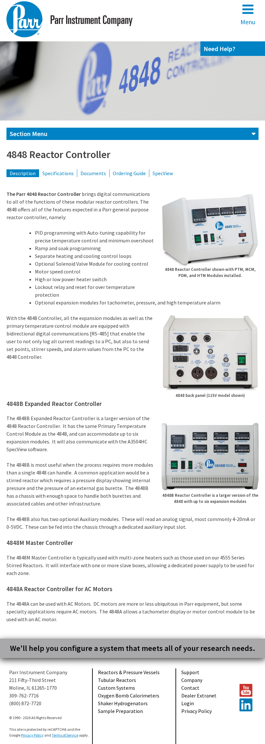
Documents (93, 173)
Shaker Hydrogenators (123, 703)
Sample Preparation (120, 711)
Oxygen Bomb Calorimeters (128, 695)
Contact (190, 688)
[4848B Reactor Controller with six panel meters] (210, 456)
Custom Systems (116, 688)
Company (191, 680)
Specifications (58, 173)
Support (190, 672)
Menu (247, 22)
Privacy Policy (196, 711)
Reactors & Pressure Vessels (129, 672)
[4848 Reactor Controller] (210, 229)
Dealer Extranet (199, 695)
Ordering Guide (129, 173)
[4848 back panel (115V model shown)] (210, 353)
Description (23, 173)
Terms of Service (65, 735)
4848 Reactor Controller (58, 154)
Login (187, 703)
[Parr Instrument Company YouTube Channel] (246, 690)
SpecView (163, 173)
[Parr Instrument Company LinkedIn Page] (246, 704)
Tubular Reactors (117, 680)
